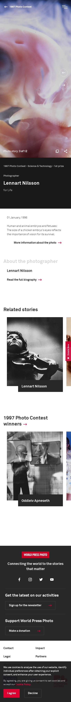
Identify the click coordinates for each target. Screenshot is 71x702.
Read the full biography (22, 279)
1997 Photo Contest (20, 7)
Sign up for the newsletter (25, 605)
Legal (7, 656)
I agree (11, 693)
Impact (40, 648)
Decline (33, 693)
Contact (8, 648)
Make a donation (19, 630)
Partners (41, 656)
